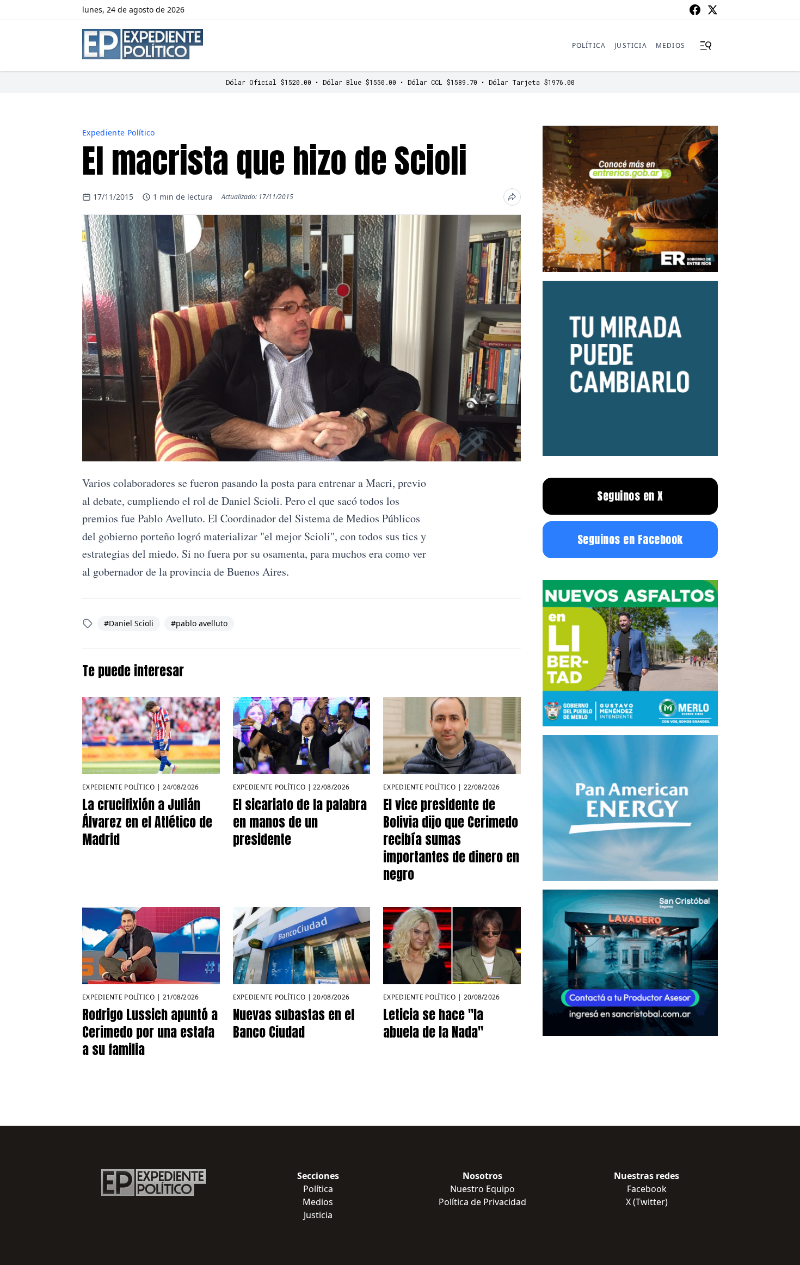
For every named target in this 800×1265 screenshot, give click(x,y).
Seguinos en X (630, 496)
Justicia (630, 45)
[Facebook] (695, 9)
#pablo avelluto (199, 623)
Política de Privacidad (482, 1202)
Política (589, 45)
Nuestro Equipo (482, 1189)
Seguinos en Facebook (630, 539)
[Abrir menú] (706, 46)
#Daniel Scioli (128, 623)
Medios (670, 45)
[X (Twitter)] (712, 9)
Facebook (647, 1189)
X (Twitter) (647, 1202)
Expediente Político (118, 132)
